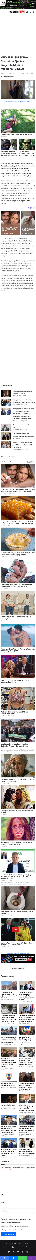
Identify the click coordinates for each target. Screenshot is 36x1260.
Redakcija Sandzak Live (8, 73)
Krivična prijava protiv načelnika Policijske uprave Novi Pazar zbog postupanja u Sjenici (8, 1018)
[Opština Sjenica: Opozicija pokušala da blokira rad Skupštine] (27, 1030)
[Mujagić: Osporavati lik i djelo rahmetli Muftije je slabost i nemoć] (6, 402)
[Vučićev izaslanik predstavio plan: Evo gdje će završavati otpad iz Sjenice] (9, 985)
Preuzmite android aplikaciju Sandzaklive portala (18, 953)
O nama (23, 1247)
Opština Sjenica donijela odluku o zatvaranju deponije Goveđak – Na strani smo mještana (27, 1018)
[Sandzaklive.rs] (16, 12)
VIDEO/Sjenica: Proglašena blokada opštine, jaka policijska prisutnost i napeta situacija (8, 1062)
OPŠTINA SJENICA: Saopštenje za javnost (8, 1084)
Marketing (29, 1247)
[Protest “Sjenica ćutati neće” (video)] (9, 1098)
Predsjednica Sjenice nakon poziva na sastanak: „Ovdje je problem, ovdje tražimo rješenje (26, 995)
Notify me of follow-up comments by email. (15, 1226)
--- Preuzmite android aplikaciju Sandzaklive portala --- (18, 101)
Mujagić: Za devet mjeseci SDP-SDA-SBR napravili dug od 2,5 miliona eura (23, 445)
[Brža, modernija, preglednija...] (18, 959)
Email (3, 1202)
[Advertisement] (18, 34)
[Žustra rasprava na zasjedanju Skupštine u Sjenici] (6, 393)
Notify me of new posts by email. (12, 1230)
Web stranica (5, 1211)
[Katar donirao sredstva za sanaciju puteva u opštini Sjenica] (6, 436)
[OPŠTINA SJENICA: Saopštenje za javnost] (9, 1077)
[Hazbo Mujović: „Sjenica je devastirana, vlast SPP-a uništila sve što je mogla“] (9, 1143)
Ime (2, 1194)
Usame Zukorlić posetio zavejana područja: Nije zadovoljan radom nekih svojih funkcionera (9, 1039)
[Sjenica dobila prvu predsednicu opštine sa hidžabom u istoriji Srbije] (27, 1143)
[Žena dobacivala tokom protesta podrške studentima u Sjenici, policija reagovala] (27, 1077)
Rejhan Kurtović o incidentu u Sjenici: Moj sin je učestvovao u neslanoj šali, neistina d (26, 1107)
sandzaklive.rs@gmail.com (11, 1247)
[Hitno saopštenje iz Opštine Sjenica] (6, 427)
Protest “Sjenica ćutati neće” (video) (8, 1106)
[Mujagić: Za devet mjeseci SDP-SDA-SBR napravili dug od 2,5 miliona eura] (6, 444)
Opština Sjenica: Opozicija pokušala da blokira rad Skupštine (26, 1039)
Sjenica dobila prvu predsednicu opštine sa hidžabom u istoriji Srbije (27, 1151)
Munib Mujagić (18, 968)
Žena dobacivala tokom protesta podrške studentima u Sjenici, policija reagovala (26, 1086)
